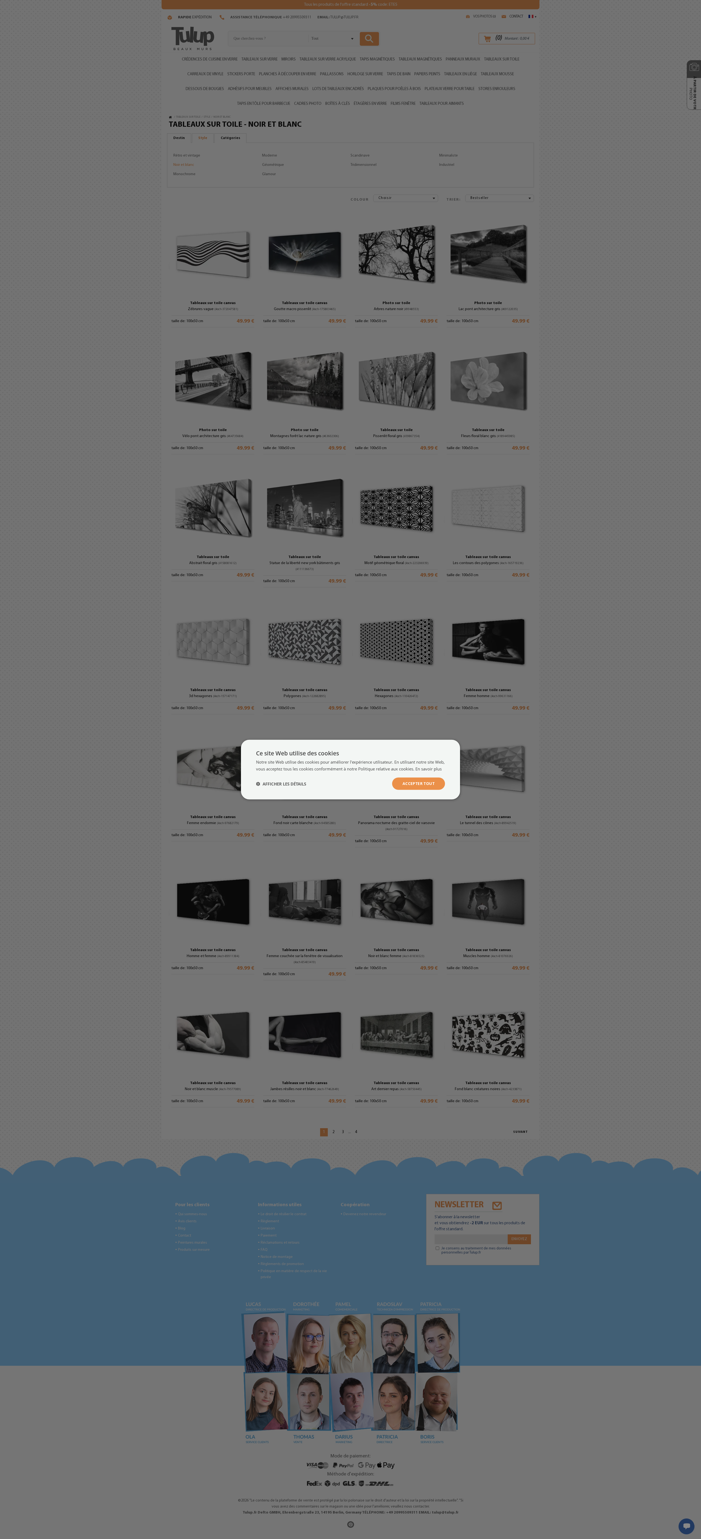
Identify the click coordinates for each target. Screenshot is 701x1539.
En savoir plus (428, 768)
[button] (281, 784)
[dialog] (350, 769)
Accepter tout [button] (419, 783)
